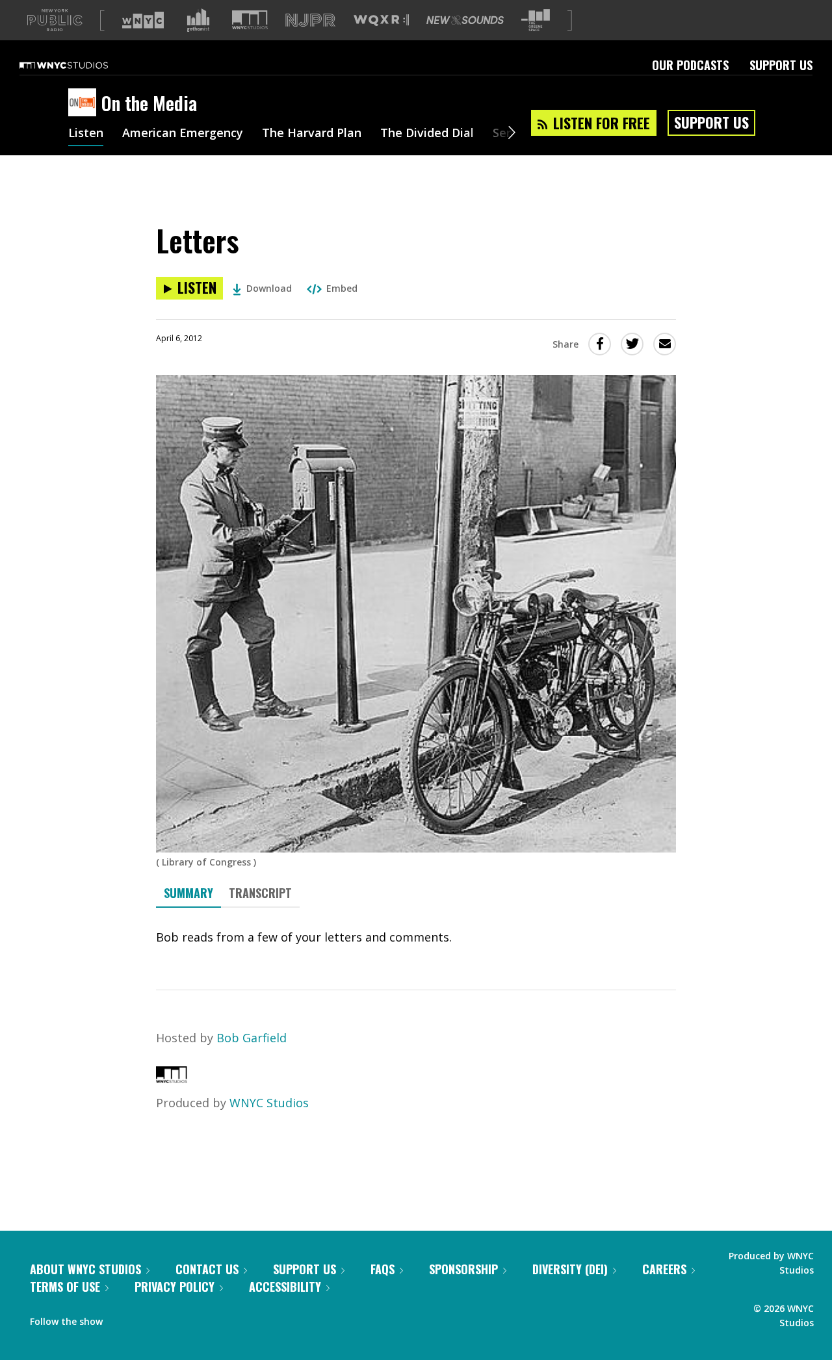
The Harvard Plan (311, 134)
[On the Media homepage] (84, 103)
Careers (664, 1269)
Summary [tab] (188, 892)
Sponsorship (463, 1269)
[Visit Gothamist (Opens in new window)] (198, 20)
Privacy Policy (174, 1286)
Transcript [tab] (260, 892)
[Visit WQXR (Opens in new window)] (381, 20)
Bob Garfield (251, 1038)
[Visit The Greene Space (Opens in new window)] (535, 20)
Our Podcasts (690, 65)
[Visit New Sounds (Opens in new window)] (465, 20)
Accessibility (285, 1286)
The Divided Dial (427, 134)
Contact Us (207, 1269)
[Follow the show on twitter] (147, 1318)
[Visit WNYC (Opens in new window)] (143, 20)
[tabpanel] (416, 937)
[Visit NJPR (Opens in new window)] (310, 20)
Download (269, 288)
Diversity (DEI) (570, 1269)
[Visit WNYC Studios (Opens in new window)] (250, 19)
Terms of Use (65, 1286)
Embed (342, 288)
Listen (85, 134)
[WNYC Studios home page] (80, 65)
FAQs (382, 1269)
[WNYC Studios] (171, 1078)
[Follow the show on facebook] (121, 1318)
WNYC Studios (269, 1102)
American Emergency (182, 134)
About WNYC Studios (85, 1269)
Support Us (780, 65)
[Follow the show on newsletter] (171, 1318)
